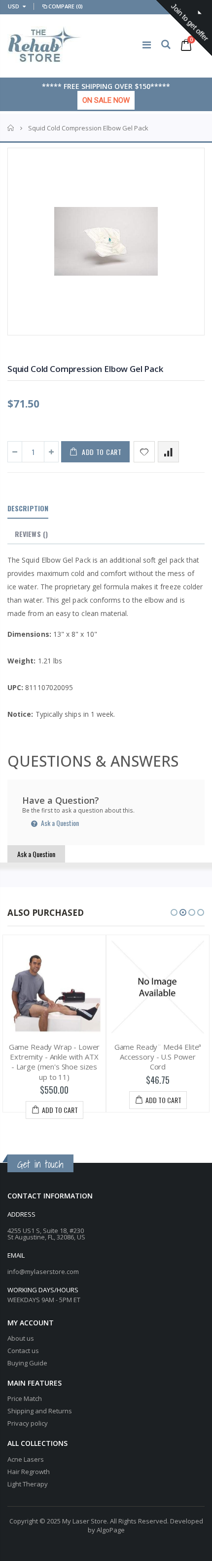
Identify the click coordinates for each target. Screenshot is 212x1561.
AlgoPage (111, 1529)
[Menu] (146, 44)
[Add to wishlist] (144, 451)
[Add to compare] (168, 451)
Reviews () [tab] (31, 534)
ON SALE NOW (106, 100)
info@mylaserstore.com (43, 1271)
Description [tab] (27, 508)
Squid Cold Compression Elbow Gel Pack (85, 368)
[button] (174, 912)
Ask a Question (59, 823)
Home (11, 128)
